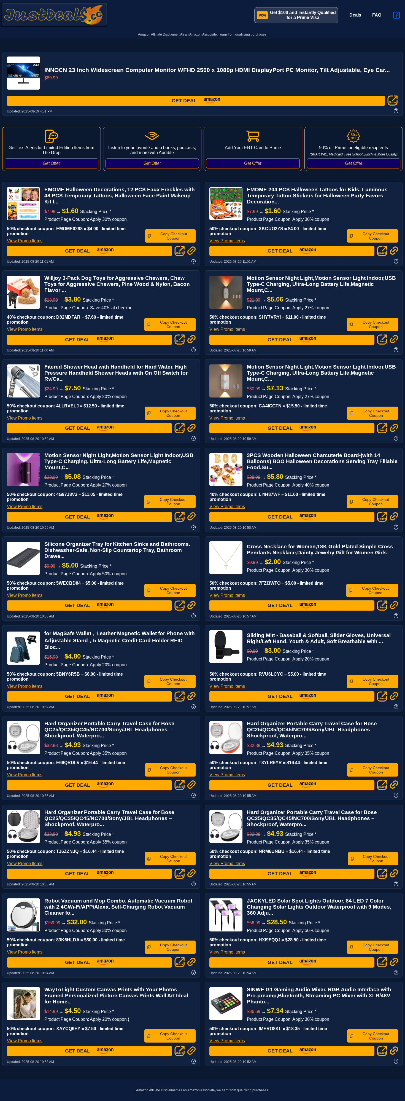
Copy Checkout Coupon (173, 236)
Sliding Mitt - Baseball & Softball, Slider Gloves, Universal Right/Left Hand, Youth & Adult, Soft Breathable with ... (319, 638)
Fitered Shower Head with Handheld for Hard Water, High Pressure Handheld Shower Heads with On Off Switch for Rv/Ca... (116, 373)
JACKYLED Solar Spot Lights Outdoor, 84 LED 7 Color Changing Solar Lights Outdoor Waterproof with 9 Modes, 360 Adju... (319, 907)
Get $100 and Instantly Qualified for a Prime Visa (303, 15)
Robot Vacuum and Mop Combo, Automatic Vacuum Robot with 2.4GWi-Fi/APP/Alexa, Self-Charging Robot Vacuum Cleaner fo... (118, 907)
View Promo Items (24, 240)
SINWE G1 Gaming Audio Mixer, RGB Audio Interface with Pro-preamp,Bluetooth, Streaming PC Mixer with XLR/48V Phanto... (319, 996)
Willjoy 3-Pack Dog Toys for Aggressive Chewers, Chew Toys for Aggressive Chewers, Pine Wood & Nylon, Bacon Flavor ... (117, 284)
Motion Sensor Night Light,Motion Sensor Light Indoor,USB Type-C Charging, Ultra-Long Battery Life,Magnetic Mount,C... (321, 284)
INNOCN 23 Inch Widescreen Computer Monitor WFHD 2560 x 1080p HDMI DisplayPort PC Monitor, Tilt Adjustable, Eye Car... (217, 70)
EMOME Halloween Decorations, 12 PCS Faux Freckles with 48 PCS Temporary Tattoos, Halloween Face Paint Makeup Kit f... (119, 196)
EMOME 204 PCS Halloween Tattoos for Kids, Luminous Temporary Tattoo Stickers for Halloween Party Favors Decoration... (317, 196)
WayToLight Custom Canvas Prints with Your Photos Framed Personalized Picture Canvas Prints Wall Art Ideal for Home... (116, 996)
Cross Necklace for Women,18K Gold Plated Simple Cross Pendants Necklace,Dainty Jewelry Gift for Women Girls (320, 549)
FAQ (376, 15)
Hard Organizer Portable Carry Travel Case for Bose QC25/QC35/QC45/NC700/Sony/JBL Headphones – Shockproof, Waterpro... (109, 730)
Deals (355, 15)
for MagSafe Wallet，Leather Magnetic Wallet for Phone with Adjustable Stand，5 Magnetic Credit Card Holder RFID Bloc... (119, 640)
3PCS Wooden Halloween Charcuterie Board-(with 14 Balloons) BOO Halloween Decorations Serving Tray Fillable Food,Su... (322, 461)
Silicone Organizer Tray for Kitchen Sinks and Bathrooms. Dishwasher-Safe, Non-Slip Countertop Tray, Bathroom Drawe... (117, 550)
